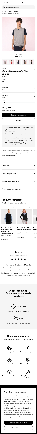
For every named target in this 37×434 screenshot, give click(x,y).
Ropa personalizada (7, 11)
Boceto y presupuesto (18, 115)
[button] (5, 62)
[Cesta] (30, 2)
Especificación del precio (8, 110)
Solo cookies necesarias (18, 428)
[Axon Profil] (5, 2)
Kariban (4, 68)
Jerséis (16, 11)
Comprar (19, 120)
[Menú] (34, 2)
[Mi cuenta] (22, 2)
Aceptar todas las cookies (18, 423)
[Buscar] (4, 7)
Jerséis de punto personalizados (10, 13)
